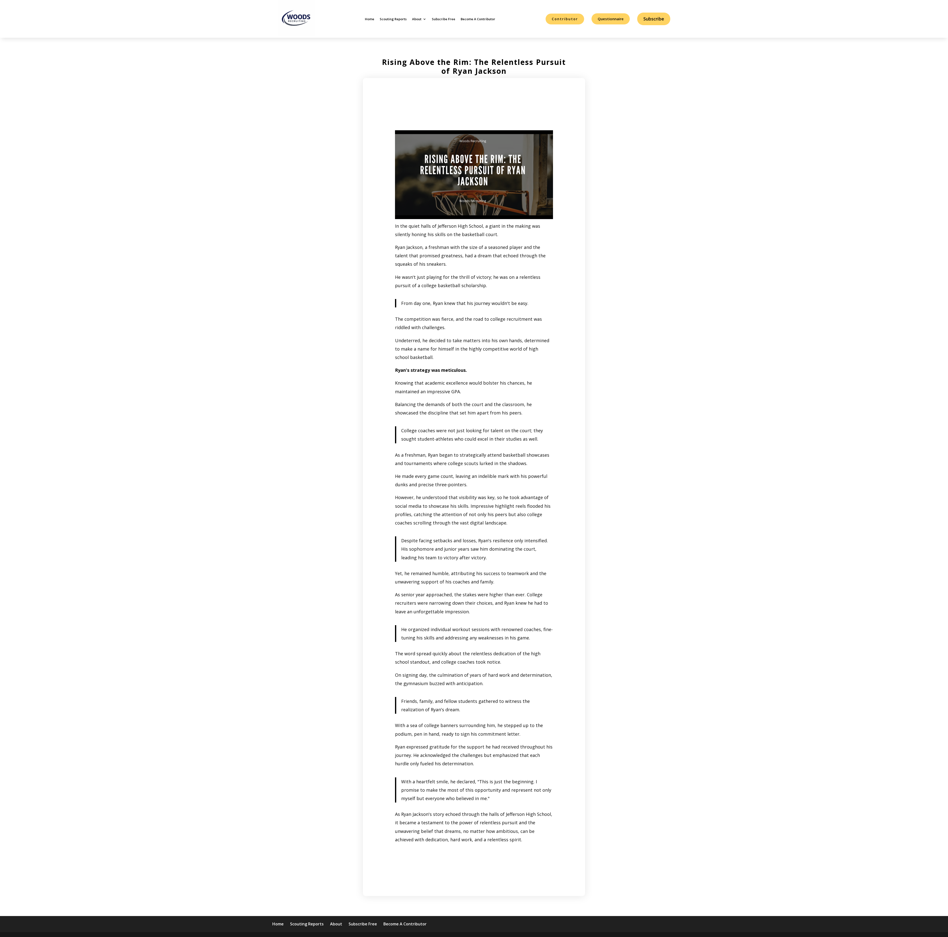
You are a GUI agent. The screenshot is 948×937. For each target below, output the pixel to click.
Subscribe (653, 19)
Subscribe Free (443, 19)
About (416, 19)
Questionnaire (611, 18)
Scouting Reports (393, 19)
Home (369, 19)
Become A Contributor (478, 19)
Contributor (565, 19)
